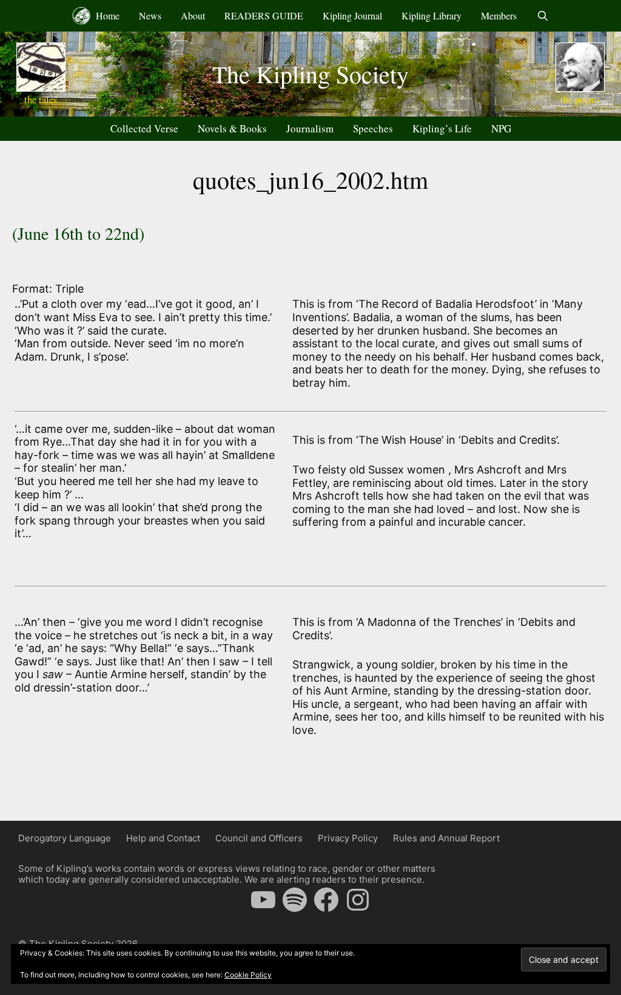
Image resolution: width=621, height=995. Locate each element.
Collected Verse (144, 128)
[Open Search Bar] (542, 16)
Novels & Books (232, 128)
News (150, 15)
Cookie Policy (248, 974)
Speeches (373, 128)
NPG (501, 128)
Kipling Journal (352, 15)
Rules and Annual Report (446, 838)
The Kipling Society (310, 74)
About (193, 15)
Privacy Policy (348, 838)
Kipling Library (431, 15)
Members (499, 15)
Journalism (310, 128)
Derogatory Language (64, 838)
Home (106, 15)
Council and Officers (259, 838)
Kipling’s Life (442, 128)
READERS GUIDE (263, 15)
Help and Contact (163, 838)
